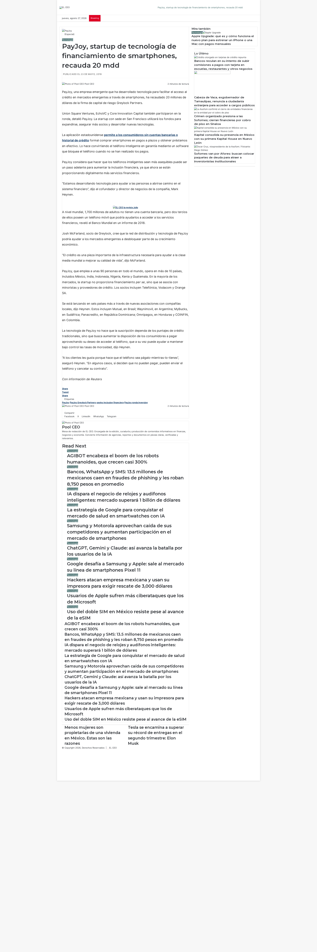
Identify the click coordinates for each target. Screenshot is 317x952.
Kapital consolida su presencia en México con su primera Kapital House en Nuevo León (224, 138)
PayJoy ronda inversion (136, 402)
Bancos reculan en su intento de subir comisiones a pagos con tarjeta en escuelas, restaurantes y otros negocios (223, 64)
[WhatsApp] (70, 87)
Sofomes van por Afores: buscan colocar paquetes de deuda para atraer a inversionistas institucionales (224, 157)
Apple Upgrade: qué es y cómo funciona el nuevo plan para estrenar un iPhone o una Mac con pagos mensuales (223, 40)
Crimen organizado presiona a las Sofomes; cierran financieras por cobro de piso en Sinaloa (222, 120)
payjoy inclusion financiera (110, 402)
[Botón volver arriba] (58, 779)
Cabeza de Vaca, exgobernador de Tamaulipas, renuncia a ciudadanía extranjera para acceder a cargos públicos (224, 101)
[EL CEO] (64, 7)
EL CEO (113, 747)
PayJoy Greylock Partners (83, 402)
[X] (65, 87)
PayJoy (65, 402)
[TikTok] (63, 772)
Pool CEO (89, 84)
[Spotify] (63, 768)
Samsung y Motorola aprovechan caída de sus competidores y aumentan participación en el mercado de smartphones (119, 532)
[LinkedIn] (68, 87)
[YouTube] (63, 761)
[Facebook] (63, 87)
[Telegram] (72, 87)
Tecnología (67, 39)
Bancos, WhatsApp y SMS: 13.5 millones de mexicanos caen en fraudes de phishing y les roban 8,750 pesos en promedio (125, 478)
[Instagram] (63, 765)
